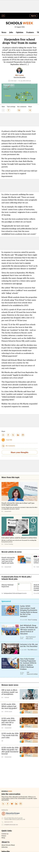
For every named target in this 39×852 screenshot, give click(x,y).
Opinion (19, 32)
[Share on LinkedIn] (18, 435)
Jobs (11, 32)
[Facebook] (7, 803)
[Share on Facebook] (8, 435)
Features (30, 32)
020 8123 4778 (8, 822)
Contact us (5, 834)
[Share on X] (13, 435)
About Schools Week (8, 845)
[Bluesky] (12, 803)
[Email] (20, 803)
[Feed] (3, 803)
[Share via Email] (23, 435)
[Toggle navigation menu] (3, 15)
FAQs (3, 838)
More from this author (19, 77)
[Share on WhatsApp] (3, 435)
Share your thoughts (19, 452)
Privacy (4, 836)
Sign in (33, 16)
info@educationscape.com (11, 824)
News (4, 32)
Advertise (5, 847)
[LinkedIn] (16, 803)
